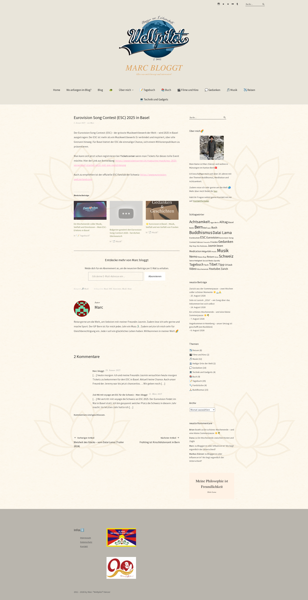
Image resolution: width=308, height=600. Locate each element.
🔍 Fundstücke (196, 385)
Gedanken (225, 241)
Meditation (195, 251)
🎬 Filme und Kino (187, 90)
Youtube (214, 269)
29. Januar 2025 (112, 370)
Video (193, 269)
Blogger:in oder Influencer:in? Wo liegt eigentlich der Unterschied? (206, 457)
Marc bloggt (154, 67)
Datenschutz (86, 542)
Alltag (223, 222)
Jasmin (212, 245)
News (200, 257)
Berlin (191, 227)
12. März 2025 (155, 393)
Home (56, 90)
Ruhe (216, 257)
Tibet (213, 264)
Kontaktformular (201, 200)
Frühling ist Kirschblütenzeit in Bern (160, 440)
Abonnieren (155, 276)
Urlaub (228, 264)
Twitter (223, 4)
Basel (106, 288)
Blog (100, 90)
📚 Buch (166, 90)
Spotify (217, 260)
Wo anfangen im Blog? (78, 90)
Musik (124, 288)
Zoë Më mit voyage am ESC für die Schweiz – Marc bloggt (120, 394)
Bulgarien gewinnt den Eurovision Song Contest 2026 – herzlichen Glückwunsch (125, 233)
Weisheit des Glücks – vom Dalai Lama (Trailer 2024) (99, 442)
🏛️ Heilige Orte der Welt (201, 363)
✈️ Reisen (249, 90)
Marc (92, 123)
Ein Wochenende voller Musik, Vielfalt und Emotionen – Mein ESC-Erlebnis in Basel (90, 227)
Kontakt (84, 546)
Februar (199, 242)
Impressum (85, 537)
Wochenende (202, 269)
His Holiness (202, 246)
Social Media (208, 260)
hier (215, 191)
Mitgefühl (206, 251)
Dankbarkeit (194, 237)
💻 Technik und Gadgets (154, 99)
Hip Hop (192, 246)
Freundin (206, 242)
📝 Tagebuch (147, 90)
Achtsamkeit (199, 221)
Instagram (218, 4)
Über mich (125, 90)
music (214, 251)
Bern (199, 227)
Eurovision (117, 288)
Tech (206, 264)
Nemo (130, 288)
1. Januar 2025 (79, 123)
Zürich (224, 269)
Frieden (214, 242)
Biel (205, 227)
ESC (110, 288)
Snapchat (228, 4)
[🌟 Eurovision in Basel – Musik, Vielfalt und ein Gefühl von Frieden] (162, 210)
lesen (220, 245)
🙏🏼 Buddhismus (196, 389)
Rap (204, 257)
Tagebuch (196, 264)
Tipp (221, 264)
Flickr (232, 4)
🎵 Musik (232, 90)
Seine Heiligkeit (195, 260)
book (209, 228)
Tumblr (237, 4)
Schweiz (226, 256)
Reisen (210, 256)
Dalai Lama (222, 232)
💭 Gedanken (212, 90)
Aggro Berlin (214, 222)
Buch (214, 227)
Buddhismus (200, 232)
